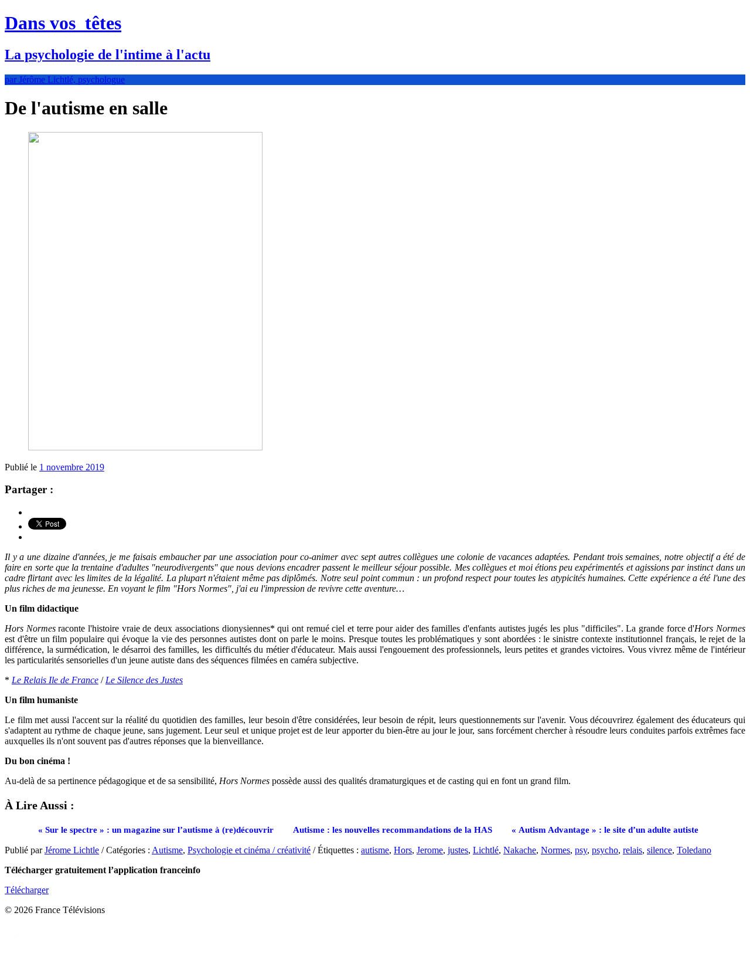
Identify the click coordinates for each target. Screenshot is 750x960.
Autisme (167, 850)
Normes (555, 850)
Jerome (430, 850)
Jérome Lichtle (72, 850)
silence (659, 850)
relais (632, 850)
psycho (605, 850)
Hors (403, 850)
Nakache (519, 850)
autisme (375, 850)
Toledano (694, 850)
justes (458, 850)
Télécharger (27, 890)
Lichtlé (486, 850)
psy (581, 850)
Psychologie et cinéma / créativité (249, 850)
